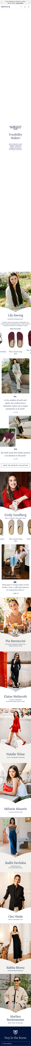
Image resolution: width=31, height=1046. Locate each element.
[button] (21, 7)
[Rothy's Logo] (5, 6)
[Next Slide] (29, 2)
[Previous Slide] (2, 2)
